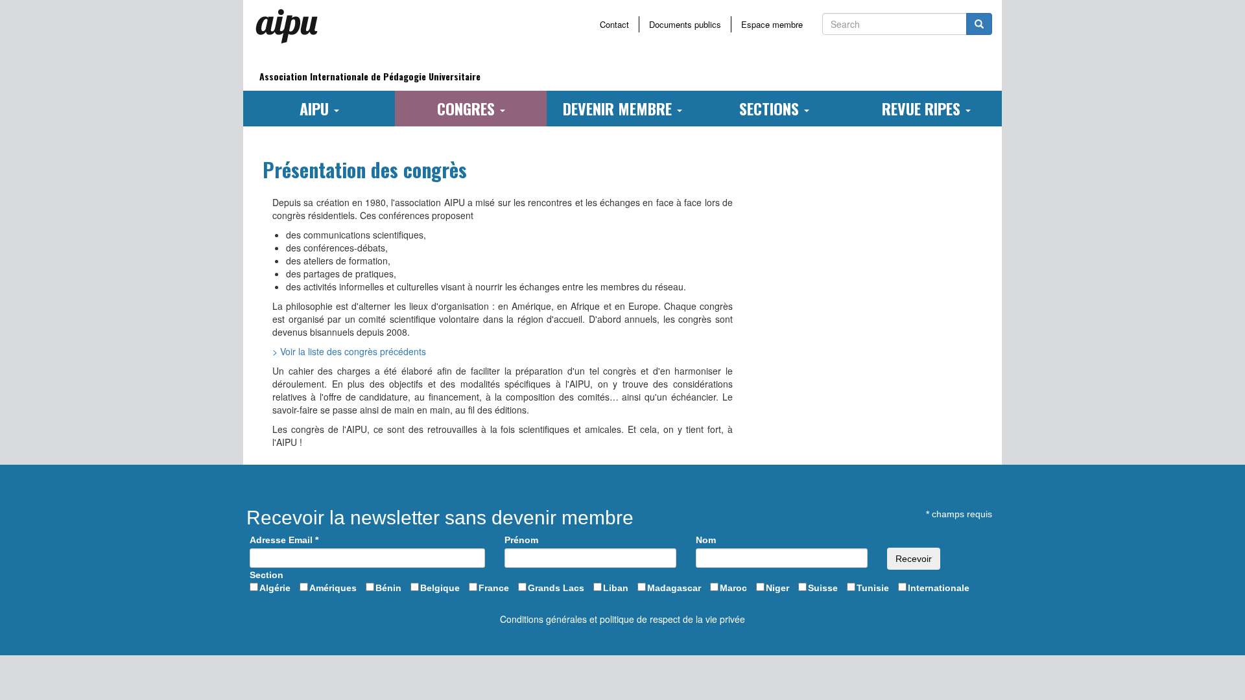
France (494, 588)
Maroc (733, 588)
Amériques (333, 588)
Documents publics (685, 24)
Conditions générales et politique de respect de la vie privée (622, 618)
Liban (615, 588)
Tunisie (873, 588)
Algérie (274, 588)
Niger (777, 588)
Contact (614, 24)
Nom (706, 540)
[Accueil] (292, 26)
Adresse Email (284, 540)
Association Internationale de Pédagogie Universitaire (369, 76)
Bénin (388, 588)
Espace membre (772, 24)
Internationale (938, 588)
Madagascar (674, 588)
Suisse (823, 588)
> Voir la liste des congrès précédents (349, 351)
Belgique (440, 588)
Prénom (521, 540)
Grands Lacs (556, 588)
